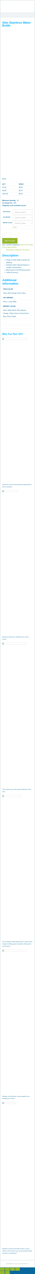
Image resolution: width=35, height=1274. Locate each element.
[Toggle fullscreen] (7, 1269)
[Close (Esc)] (17, 1269)
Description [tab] (10, 250)
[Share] (12, 1269)
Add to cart (10, 241)
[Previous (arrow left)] (2, 1272)
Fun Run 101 (17, 6)
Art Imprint (6, 217)
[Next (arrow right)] (7, 1272)
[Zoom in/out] (2, 1269)
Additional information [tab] (21, 250)
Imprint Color (7, 222)
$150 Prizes (24, 245)
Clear (15, 227)
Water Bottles (12, 247)
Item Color (6, 211)
